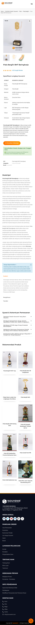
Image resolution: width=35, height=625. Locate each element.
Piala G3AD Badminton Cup (10, 480)
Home (2, 11)
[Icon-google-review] (22, 518)
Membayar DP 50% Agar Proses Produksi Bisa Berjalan (15, 325)
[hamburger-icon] (31, 4)
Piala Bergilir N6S (25, 397)
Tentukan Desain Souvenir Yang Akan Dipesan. (14, 317)
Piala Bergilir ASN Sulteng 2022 (9, 424)
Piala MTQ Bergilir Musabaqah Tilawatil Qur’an (25, 426)
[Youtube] (11, 518)
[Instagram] (18, 518)
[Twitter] (7, 518)
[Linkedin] (15, 518)
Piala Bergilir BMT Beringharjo (11, 125)
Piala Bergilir (26, 11)
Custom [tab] (5, 276)
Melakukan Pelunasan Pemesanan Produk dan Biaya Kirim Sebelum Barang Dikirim (16, 330)
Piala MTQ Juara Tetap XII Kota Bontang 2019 (25, 481)
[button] (29, 21)
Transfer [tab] (5, 301)
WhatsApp (28, 246)
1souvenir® (9, 165)
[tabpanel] (17, 287)
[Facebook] (4, 518)
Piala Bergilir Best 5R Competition (25, 371)
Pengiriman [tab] (6, 297)
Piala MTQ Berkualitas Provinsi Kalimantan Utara (9, 454)
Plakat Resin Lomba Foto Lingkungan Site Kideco (9, 398)
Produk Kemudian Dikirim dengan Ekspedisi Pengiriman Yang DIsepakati (16, 334)
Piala (20, 11)
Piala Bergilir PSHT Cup (9, 370)
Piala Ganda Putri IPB (25, 452)
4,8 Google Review (17, 70)
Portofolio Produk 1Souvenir (11, 11)
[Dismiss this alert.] (31, 264)
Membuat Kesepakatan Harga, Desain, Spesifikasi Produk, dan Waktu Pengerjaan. (16, 321)
